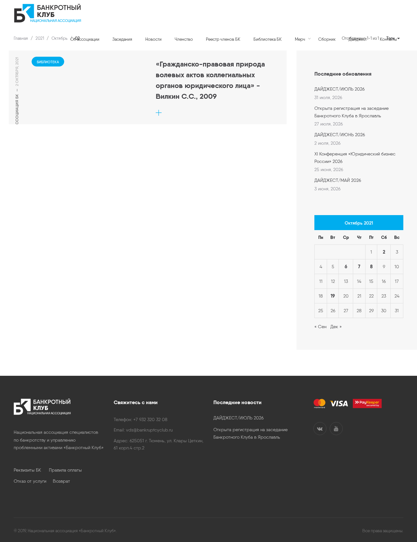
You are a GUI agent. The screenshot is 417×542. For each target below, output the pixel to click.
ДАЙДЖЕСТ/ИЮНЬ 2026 (339, 134)
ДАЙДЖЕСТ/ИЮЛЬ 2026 (339, 89)
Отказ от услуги (33, 481)
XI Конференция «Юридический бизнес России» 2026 (354, 157)
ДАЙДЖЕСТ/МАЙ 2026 (337, 180)
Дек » (336, 326)
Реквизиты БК (31, 470)
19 (333, 296)
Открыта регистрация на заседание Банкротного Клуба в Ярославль (351, 112)
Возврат (61, 481)
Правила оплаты (65, 470)
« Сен (320, 326)
